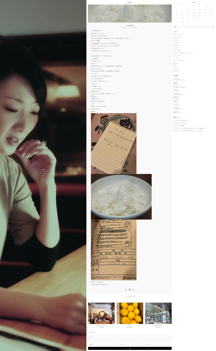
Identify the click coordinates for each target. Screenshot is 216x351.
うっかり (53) (176, 58)
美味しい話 (134, 27)
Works (43, 175)
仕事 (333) (175, 40)
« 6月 (182, 21)
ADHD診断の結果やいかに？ (158, 325)
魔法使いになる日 (177, 112)
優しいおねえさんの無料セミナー (180, 86)
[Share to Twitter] (130, 290)
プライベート (130, 27)
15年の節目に (176, 90)
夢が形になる (176, 101)
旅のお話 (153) (176, 45)
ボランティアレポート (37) (179, 60)
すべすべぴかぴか (177, 120)
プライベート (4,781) (177, 34)
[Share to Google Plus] (133, 290)
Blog (43, 177)
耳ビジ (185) (176, 42)
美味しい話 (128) (177, 50)
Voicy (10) (175, 68)
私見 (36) (175, 63)
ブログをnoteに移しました (101, 325)
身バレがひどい (176, 105)
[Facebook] (40, 347)
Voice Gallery (43, 173)
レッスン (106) (176, 55)
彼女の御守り (176, 97)
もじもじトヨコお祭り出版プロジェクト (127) (183, 52)
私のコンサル (176, 125)
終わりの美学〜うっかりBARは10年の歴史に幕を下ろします (186, 128)
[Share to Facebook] (126, 290)
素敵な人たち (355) (177, 37)
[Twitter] (45, 347)
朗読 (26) (175, 65)
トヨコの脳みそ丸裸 (177, 108)
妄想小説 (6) (176, 71)
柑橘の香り (130, 325)
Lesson (43, 179)
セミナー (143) (176, 47)
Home (43, 169)
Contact (43, 181)
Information (43, 171)
